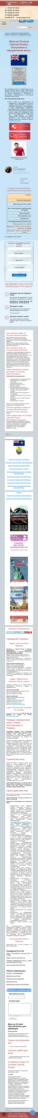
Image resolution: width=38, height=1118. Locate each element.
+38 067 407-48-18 (13, 8)
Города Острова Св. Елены (19, 469)
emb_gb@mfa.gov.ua (16, 703)
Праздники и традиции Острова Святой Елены (19, 487)
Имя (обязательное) (16, 994)
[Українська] (16, 20)
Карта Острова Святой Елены (19, 466)
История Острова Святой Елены (19, 480)
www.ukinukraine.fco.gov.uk (13, 713)
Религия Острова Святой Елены (19, 483)
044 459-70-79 (9, 17)
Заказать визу (19, 83)
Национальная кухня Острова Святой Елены (19, 491)
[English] (11, 20)
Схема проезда (15, 313)
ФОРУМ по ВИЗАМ (13, 15)
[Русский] (14, 20)
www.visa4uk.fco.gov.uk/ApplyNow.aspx (20, 822)
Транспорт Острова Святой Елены (19, 495)
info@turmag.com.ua (23, 17)
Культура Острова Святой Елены (19, 477)
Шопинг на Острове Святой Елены (19, 499)
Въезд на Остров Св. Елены (19, 459)
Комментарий (14, 1001)
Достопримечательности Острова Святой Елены (19, 472)
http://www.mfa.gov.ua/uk (18, 704)
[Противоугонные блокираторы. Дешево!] (19, 518)
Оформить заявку (19, 275)
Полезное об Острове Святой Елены (19, 463)
